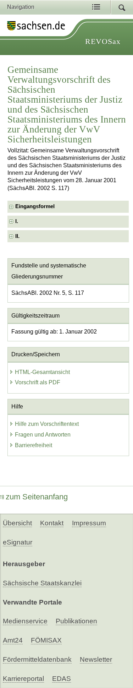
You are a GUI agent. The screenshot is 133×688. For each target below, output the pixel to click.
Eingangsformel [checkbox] (35, 206)
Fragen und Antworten (43, 435)
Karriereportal (23, 678)
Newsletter (96, 659)
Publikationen (76, 621)
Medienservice (25, 621)
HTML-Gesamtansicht (42, 372)
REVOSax (103, 41)
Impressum (89, 523)
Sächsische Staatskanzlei (42, 583)
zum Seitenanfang (37, 496)
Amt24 (13, 640)
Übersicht (17, 523)
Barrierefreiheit (33, 445)
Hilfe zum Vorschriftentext (47, 424)
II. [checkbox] (17, 236)
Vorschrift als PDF (37, 382)
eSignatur (17, 542)
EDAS (61, 678)
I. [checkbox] (16, 221)
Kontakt (51, 523)
